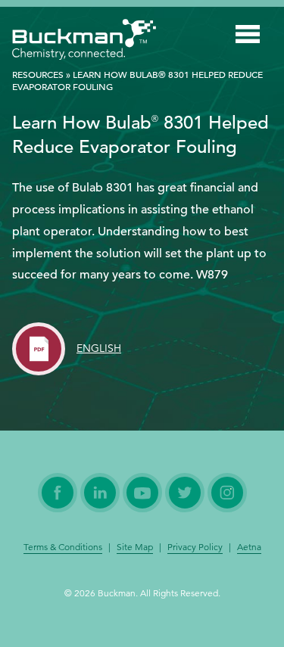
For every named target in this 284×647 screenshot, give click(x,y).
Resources (38, 74)
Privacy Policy (195, 547)
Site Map (135, 547)
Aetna (249, 547)
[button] (248, 37)
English (98, 348)
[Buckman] (84, 42)
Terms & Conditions (62, 547)
